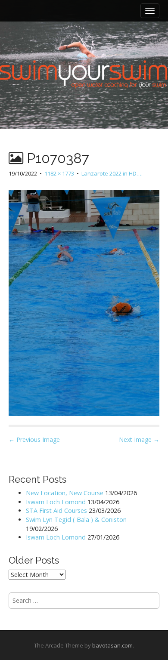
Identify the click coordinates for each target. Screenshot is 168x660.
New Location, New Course (64, 493)
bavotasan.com (112, 645)
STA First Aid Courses (56, 510)
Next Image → (139, 439)
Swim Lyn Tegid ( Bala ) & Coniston (76, 519)
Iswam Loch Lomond (56, 502)
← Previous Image (34, 439)
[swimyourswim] (84, 47)
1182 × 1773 (59, 173)
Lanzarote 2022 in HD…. (112, 173)
